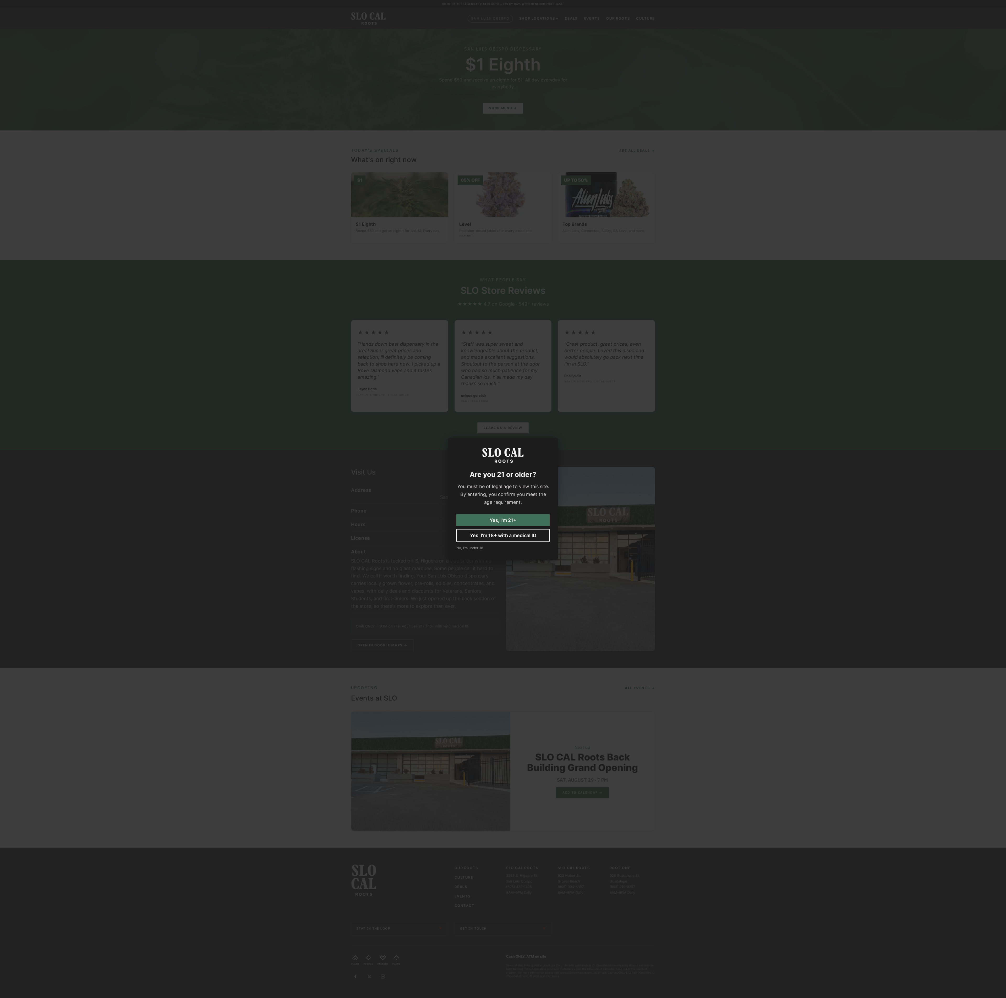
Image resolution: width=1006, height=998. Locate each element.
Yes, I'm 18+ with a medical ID (503, 535)
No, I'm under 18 (469, 548)
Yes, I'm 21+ (503, 520)
